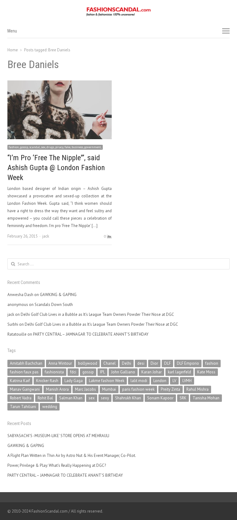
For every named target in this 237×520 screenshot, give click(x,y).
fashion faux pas (24, 372)
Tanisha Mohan (206, 398)
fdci (73, 372)
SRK (183, 398)
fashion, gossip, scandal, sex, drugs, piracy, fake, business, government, (55, 147)
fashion (211, 363)
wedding (49, 406)
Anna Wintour (60, 363)
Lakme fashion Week (106, 380)
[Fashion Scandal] (118, 11)
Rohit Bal (45, 398)
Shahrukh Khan (128, 398)
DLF (167, 363)
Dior (154, 363)
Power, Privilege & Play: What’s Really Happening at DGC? (56, 465)
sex (92, 398)
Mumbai (109, 389)
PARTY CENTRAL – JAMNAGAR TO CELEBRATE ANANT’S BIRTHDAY (90, 334)
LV (174, 380)
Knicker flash (47, 380)
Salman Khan (70, 398)
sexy (105, 398)
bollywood (87, 363)
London (159, 380)
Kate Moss (206, 372)
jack (45, 236)
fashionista (54, 372)
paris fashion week (138, 389)
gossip (88, 372)
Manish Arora (57, 389)
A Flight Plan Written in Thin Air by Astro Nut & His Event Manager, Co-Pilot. (71, 455)
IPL (102, 372)
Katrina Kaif (20, 380)
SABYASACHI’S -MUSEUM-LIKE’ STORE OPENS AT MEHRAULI (58, 435)
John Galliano (123, 372)
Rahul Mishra (197, 389)
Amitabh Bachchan (26, 363)
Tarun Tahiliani (23, 406)
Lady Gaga (73, 380)
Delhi (126, 363)
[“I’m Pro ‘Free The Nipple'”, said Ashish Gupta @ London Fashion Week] (59, 84)
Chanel (109, 363)
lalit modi (139, 380)
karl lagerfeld (179, 372)
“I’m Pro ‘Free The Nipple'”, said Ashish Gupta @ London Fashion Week (56, 167)
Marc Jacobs (85, 389)
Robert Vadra (20, 398)
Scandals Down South (54, 304)
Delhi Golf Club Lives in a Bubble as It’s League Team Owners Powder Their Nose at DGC (97, 314)
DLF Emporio (188, 363)
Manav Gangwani (25, 389)
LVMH (187, 380)
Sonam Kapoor (160, 398)
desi (140, 363)
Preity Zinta (170, 389)
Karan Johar (151, 372)
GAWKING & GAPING (58, 294)
